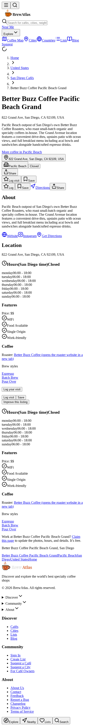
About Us (17, 688)
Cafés (14, 627)
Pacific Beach (67, 555)
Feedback (17, 696)
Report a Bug (19, 700)
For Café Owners (22, 671)
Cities (14, 630)
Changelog (18, 703)
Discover (11, 597)
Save (31, 180)
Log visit (14, 180)
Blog (13, 638)
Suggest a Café (20, 663)
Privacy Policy (20, 707)
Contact (15, 692)
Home (14, 58)
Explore (8, 34)
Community (13, 603)
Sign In (15, 655)
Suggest (7, 44)
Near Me (8, 27)
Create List (18, 659)
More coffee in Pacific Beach (22, 152)
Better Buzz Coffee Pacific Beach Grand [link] (38, 88)
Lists (13, 634)
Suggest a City (20, 667)
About (9, 609)
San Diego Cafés (22, 78)
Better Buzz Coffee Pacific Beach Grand (30, 555)
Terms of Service (22, 711)
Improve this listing (15, 402)
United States (19, 68)
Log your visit (11, 389)
